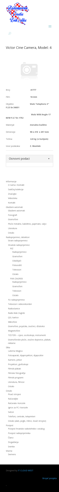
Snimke (11, 446)
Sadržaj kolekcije (15, 189)
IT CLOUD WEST (25, 470)
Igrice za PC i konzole (18, 407)
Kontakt (11, 202)
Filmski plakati (14, 368)
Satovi (11, 412)
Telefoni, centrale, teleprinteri (21, 416)
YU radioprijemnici (16, 299)
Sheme (9, 450)
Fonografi (12, 215)
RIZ (11, 248)
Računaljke (13, 398)
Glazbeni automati (16, 210)
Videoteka (12, 198)
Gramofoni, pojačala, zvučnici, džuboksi (26, 326)
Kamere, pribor (15, 359)
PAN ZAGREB (16, 278)
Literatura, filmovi (16, 382)
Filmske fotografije (16, 373)
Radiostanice (14, 308)
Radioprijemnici (19, 252)
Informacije (11, 181)
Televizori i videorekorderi (20, 304)
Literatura (12, 228)
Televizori (16, 269)
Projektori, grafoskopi (18, 364)
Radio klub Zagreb (16, 313)
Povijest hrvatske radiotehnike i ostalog (26, 428)
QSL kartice (13, 317)
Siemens (12, 454)
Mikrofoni (12, 322)
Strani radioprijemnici (17, 240)
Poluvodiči (17, 265)
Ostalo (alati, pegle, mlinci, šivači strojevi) (27, 421)
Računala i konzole (16, 403)
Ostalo (15, 274)
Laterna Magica (15, 351)
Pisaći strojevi (14, 394)
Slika (8, 347)
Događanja (13, 442)
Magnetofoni (14, 330)
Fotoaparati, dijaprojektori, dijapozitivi (25, 355)
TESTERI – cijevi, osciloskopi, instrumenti (27, 335)
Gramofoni (13, 219)
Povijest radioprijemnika (19, 433)
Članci (10, 437)
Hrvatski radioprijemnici (19, 245)
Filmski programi (15, 377)
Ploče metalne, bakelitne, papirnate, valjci (27, 223)
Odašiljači (16, 260)
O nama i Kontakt (16, 185)
